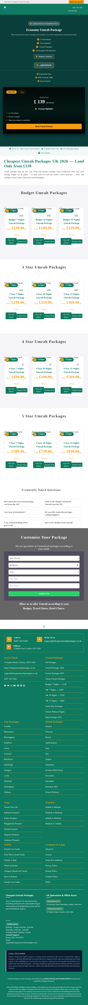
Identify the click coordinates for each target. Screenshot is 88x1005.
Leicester (8, 754)
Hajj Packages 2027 (53, 717)
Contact (48, 854)
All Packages (50, 662)
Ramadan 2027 (51, 787)
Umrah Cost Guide (12, 849)
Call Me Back (72, 11)
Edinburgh (8, 765)
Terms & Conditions (53, 860)
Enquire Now (22, 241)
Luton (6, 748)
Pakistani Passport (11, 812)
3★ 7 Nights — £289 (54, 690)
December (49, 781)
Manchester (9, 732)
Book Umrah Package (44, 126)
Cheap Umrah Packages (55, 679)
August (48, 759)
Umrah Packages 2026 (54, 668)
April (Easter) (51, 743)
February (49, 732)
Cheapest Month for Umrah (15, 871)
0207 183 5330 (77, 7)
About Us (49, 849)
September (49, 765)
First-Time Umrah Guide (14, 854)
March (48, 737)
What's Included (11, 865)
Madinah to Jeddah (53, 823)
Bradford (8, 743)
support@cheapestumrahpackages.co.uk (62, 641)
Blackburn (8, 759)
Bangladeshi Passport (13, 823)
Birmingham (9, 737)
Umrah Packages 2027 (54, 673)
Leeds (6, 776)
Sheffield (8, 781)
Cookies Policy (51, 876)
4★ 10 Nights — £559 (54, 695)
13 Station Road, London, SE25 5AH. (20, 662)
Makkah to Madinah (53, 812)
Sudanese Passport (11, 840)
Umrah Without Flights (55, 712)
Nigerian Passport (11, 834)
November (49, 776)
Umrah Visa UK (11, 807)
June (47, 748)
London (7, 726)
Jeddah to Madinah (53, 818)
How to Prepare (10, 876)
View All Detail (11, 241)
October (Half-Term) (54, 770)
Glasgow (7, 770)
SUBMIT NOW (44, 594)
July (47, 754)
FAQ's (48, 882)
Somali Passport (11, 829)
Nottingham (9, 787)
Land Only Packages (54, 706)
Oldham (7, 792)
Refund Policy (51, 871)
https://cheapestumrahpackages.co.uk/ (20, 668)
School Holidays (52, 792)
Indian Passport (10, 818)
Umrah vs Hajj (10, 860)
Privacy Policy (51, 865)
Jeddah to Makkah (53, 807)
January (48, 726)
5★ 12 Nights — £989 (54, 701)
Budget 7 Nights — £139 (55, 684)
